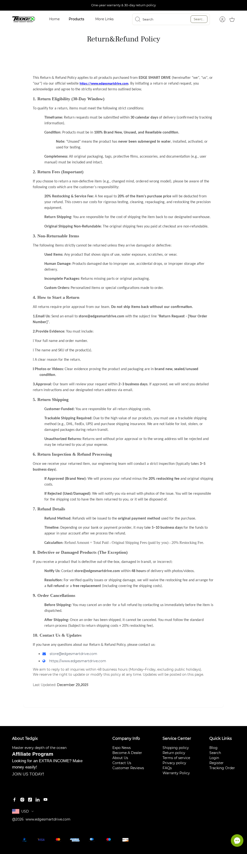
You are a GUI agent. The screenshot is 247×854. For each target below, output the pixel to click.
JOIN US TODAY (27, 774)
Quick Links (220, 738)
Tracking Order (222, 768)
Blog (213, 748)
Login (214, 758)
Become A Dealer (127, 753)
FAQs (167, 768)
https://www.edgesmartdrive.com (77, 661)
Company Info (126, 738)
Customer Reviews (128, 768)
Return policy (174, 753)
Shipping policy (176, 748)
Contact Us (121, 763)
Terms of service (176, 758)
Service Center (177, 738)
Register (216, 763)
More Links (104, 19)
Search (199, 19)
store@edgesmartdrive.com (73, 654)
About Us (120, 758)
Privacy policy (174, 763)
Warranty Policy (176, 773)
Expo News (121, 748)
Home (54, 19)
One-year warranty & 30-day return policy (123, 5)
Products (76, 19)
